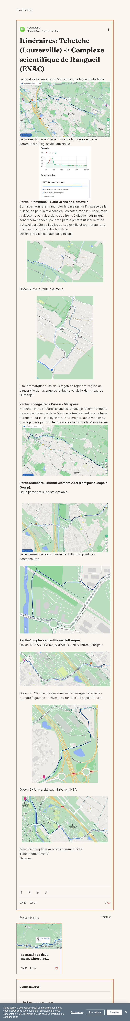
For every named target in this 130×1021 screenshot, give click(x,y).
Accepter (114, 1012)
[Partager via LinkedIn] (37, 892)
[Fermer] (126, 1012)
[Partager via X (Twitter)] (29, 892)
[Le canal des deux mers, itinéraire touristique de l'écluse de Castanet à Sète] (39, 936)
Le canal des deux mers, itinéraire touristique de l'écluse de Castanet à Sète (38, 956)
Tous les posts (24, 10)
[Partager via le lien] (46, 892)
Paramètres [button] (77, 1012)
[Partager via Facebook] (21, 892)
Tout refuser (95, 1012)
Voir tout (106, 916)
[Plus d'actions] (108, 29)
